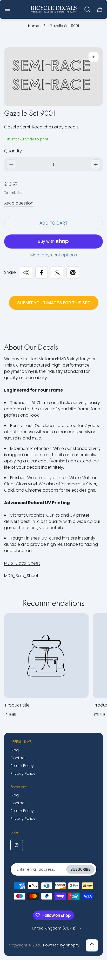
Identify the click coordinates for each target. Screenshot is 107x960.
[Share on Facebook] (41, 272)
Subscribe (80, 869)
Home (33, 26)
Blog (14, 750)
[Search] (87, 9)
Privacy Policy (22, 773)
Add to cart (53, 223)
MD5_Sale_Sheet (21, 576)
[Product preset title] (46, 655)
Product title (17, 705)
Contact (18, 757)
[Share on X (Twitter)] (57, 272)
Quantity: (13, 151)
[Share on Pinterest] (72, 272)
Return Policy (22, 765)
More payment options (53, 255)
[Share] (26, 272)
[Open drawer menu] (7, 9)
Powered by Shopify (61, 945)
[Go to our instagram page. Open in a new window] (16, 845)
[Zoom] (93, 57)
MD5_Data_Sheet (22, 563)
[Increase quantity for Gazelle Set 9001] (96, 164)
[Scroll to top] (92, 945)
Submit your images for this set (53, 302)
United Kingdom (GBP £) (54, 928)
